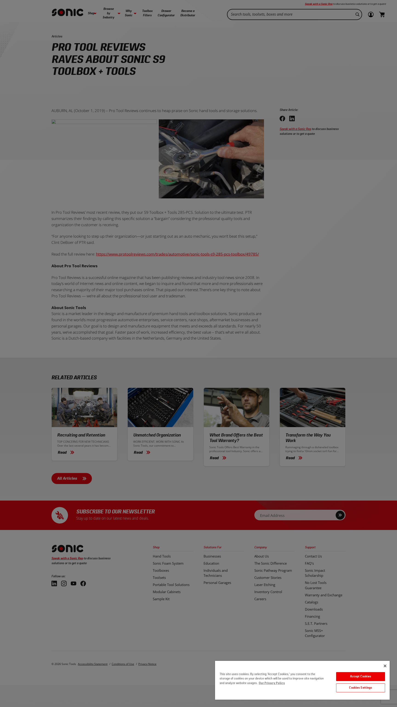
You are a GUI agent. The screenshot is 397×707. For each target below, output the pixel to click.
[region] (302, 680)
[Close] (385, 666)
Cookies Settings (360, 687)
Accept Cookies (360, 676)
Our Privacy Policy (272, 683)
